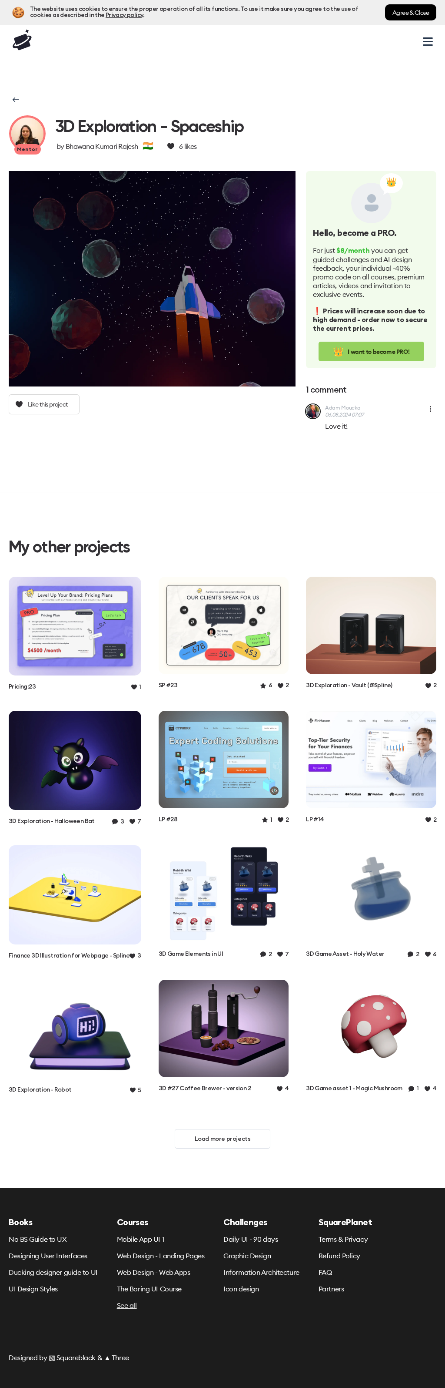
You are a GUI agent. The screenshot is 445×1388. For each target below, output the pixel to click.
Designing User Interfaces (48, 1255)
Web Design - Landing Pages (161, 1255)
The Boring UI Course (149, 1288)
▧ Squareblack (72, 1357)
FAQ (325, 1272)
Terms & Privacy (343, 1239)
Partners (331, 1288)
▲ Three (116, 1357)
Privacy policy (124, 15)
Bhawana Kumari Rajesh (102, 146)
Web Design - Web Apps (153, 1272)
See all (127, 1305)
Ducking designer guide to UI (53, 1272)
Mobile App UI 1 (140, 1239)
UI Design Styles (33, 1288)
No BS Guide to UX (38, 1239)
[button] (15, 99)
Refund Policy (339, 1255)
